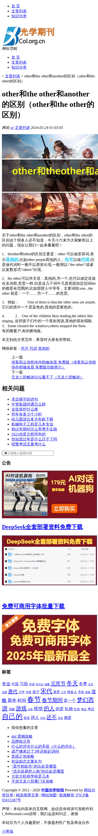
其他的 (12, 259)
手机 (81, 692)
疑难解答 (66, 795)
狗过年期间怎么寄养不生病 (34, 429)
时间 (22, 700)
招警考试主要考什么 (28, 444)
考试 (91, 709)
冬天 (72, 683)
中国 (15, 684)
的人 (49, 708)
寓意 (56, 692)
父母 (30, 709)
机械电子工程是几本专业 (32, 424)
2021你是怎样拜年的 (28, 434)
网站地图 (49, 795)
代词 (85, 259)
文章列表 (19, 11)
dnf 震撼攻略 (22, 736)
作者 (32, 684)
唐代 (13, 691)
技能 (87, 692)
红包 (77, 709)
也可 (69, 259)
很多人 (72, 692)
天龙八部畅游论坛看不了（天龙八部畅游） (47, 377)
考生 (84, 709)
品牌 (4, 692)
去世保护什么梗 (24, 409)
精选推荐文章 (27, 795)
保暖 (47, 684)
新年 (12, 700)
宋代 (46, 691)
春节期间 (52, 700)
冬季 (83, 684)
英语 (27, 718)
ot (12, 128)
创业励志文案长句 (26, 761)
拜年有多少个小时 (26, 414)
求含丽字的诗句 (24, 399)
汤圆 (12, 709)
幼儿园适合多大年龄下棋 (32, 419)
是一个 (70, 700)
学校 (28, 692)
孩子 (35, 692)
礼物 (69, 709)
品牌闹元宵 (20, 741)
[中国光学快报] (31, 45)
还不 (51, 717)
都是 (68, 718)
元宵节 (58, 683)
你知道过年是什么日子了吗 (34, 439)
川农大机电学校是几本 (30, 776)
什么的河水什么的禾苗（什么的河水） (43, 746)
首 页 (15, 6)
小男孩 (7, 831)
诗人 (35, 717)
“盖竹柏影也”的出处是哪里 (34, 766)
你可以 (40, 684)
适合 (60, 718)
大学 (22, 692)
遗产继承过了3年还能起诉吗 (35, 751)
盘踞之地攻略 (22, 756)
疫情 (38, 708)
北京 (90, 684)
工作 (63, 692)
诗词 (42, 718)
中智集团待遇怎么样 (28, 404)
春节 (34, 699)
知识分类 (19, 16)
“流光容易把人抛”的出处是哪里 (37, 771)
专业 (6, 683)
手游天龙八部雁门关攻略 (32, 781)
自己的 (12, 716)
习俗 (24, 683)
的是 (60, 709)
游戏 (21, 708)
